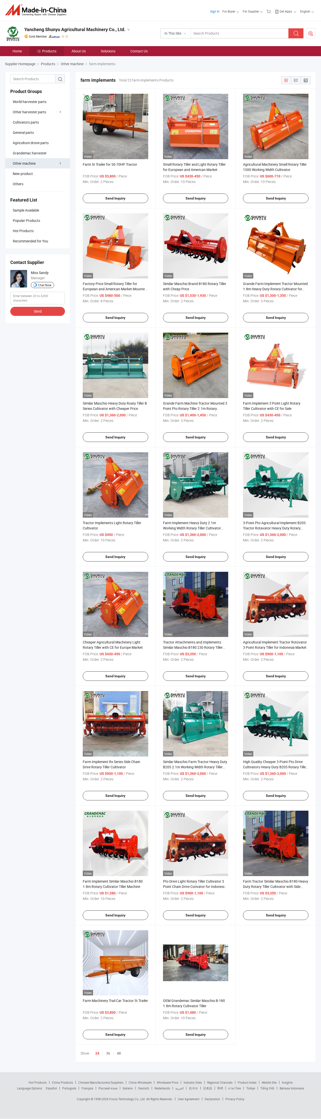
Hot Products (38, 1082)
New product (23, 173)
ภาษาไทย (234, 1088)
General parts (23, 132)
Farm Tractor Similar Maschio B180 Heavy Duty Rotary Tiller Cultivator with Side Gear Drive (275, 886)
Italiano (128, 1088)
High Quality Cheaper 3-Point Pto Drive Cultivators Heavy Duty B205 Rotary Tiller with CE (275, 767)
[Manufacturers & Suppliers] (37, 10)
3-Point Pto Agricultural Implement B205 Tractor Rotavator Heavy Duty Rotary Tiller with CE (274, 528)
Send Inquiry (115, 198)
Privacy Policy (235, 1099)
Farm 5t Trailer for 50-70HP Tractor (110, 164)
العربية (179, 1088)
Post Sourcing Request (310, 33)
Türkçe (250, 1088)
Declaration (212, 1099)
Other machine (24, 163)
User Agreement (188, 1099)
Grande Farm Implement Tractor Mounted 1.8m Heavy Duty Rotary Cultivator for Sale (275, 289)
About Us (78, 51)
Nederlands (162, 1088)
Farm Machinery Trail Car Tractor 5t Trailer (115, 1000)
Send (38, 311)
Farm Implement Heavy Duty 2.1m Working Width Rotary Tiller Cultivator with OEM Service (192, 528)
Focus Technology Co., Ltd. (127, 1099)
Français (87, 1088)
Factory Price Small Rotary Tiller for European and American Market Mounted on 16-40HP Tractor (115, 289)
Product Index (247, 1082)
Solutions (108, 51)
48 (119, 1053)
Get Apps (286, 11)
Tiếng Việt (267, 1088)
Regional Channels (219, 1082)
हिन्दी (220, 1088)
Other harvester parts (29, 112)
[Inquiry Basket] (269, 11)
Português (69, 1088)
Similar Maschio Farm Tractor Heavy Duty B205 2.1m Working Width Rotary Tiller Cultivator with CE (195, 767)
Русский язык (108, 1088)
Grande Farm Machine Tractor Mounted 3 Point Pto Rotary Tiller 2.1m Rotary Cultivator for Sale (195, 408)
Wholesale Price (167, 1082)
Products (49, 51)
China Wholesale (140, 1082)
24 (97, 1053)
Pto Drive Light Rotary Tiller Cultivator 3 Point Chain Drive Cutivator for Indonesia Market (194, 886)
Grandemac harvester (30, 153)
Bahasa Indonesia (292, 1088)
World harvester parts (29, 101)
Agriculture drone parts (31, 142)
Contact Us (139, 51)
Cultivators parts (26, 122)
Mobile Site (269, 1082)
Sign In (214, 11)
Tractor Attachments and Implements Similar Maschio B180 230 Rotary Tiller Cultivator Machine (193, 647)
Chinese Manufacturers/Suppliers (100, 1082)
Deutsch (143, 1088)
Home (17, 51)
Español (51, 1088)
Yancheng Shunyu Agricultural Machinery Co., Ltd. (74, 29)
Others (18, 183)
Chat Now (44, 285)
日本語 (207, 1088)
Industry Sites (193, 1082)
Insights (287, 1082)
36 (108, 1053)
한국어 (193, 1088)
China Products (62, 1082)
